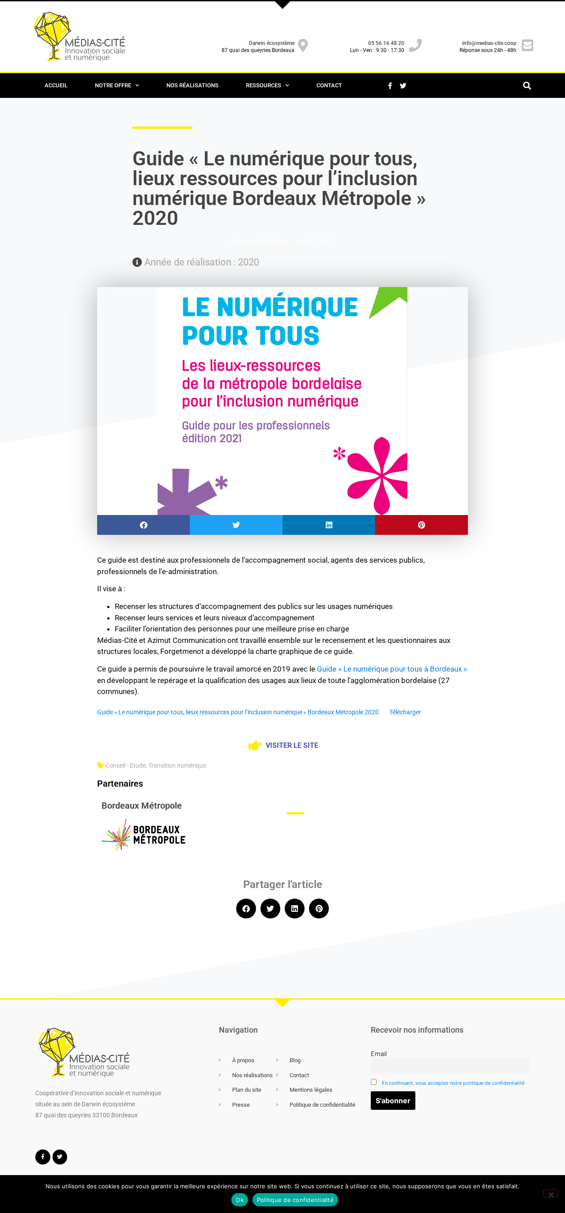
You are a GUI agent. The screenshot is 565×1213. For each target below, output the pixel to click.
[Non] (550, 1194)
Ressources (263, 85)
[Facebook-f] (389, 85)
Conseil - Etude (125, 765)
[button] (527, 85)
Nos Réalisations (192, 85)
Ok (240, 1199)
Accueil (56, 85)
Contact (329, 85)
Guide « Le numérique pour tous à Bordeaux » (392, 668)
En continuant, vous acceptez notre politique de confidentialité (453, 1083)
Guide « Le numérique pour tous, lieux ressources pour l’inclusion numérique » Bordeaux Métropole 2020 (238, 712)
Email (379, 1053)
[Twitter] (403, 85)
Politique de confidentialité (295, 1199)
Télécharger (405, 712)
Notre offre (113, 85)
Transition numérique (177, 765)
